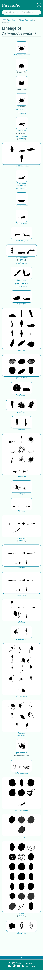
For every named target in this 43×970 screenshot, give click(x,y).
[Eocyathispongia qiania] (21, 405)
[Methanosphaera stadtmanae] (12, 783)
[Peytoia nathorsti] (21, 198)
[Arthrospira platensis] (31, 867)
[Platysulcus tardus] (31, 649)
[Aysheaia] (31, 250)
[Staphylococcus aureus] (21, 867)
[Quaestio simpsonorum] (17, 388)
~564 (21, 185)
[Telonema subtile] (12, 659)
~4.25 (21, 916)
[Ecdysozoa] (17, 273)
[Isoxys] (31, 149)
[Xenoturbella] (21, 343)
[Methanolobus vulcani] (21, 793)
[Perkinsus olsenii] (31, 659)
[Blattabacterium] (12, 847)
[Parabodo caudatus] (26, 726)
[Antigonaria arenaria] (12, 324)
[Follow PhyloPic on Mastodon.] (14, 966)
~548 (21, 139)
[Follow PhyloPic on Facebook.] (23, 966)
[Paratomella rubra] (31, 333)
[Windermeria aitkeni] (21, 370)
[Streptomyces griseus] (12, 867)
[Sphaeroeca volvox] (21, 440)
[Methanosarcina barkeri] (31, 783)
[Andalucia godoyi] (31, 706)
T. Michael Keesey (23, 963)
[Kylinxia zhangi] (21, 176)
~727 (21, 260)
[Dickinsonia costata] (12, 370)
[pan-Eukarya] (21, 745)
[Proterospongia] (31, 459)
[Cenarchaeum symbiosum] (31, 793)
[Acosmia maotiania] (26, 273)
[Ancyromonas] (26, 632)
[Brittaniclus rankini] (21, 47)
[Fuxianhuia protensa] (21, 158)
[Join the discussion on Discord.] (18, 966)
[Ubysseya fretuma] (12, 649)
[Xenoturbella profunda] (12, 333)
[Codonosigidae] (17, 469)
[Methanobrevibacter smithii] (21, 783)
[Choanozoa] (21, 459)
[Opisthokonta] (17, 531)
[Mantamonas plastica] (12, 605)
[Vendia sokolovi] (31, 370)
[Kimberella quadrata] (17, 296)
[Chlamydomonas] (21, 689)
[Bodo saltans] (12, 706)
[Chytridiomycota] (21, 521)
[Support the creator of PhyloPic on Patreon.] (30, 966)
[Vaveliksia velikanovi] (17, 422)
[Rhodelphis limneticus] (21, 659)
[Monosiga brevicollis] (12, 440)
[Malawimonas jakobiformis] (17, 632)
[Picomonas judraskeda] (21, 669)
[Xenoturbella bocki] (21, 333)
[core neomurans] (21, 803)
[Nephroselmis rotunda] (12, 669)
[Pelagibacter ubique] (31, 877)
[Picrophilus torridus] (12, 793)
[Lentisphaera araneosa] (21, 877)
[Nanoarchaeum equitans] (12, 820)
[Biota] (31, 847)
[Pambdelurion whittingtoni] (21, 216)
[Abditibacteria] (31, 857)
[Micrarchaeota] (21, 820)
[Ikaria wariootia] (12, 314)
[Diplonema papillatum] (21, 716)
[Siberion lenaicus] (17, 233)
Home (4, 20)
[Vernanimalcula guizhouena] (31, 343)
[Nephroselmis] (21, 679)
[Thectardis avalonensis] (12, 405)
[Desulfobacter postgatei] (21, 906)
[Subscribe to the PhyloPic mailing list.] (9, 966)
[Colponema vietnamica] (31, 669)
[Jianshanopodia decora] (26, 233)
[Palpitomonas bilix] (21, 649)
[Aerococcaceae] (21, 847)
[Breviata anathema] (12, 550)
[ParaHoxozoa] (26, 388)
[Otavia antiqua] (31, 405)
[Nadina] (21, 324)
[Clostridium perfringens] (12, 877)
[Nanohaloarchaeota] (31, 820)
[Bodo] (12, 716)
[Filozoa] (26, 486)
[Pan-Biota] (12, 926)
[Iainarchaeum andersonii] (21, 830)
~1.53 (21, 541)
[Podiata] (17, 615)
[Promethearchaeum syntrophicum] (17, 766)
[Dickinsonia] (12, 361)
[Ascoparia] (21, 314)
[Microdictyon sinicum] (21, 250)
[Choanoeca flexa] (12, 449)
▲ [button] (22, 957)
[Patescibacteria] (12, 886)
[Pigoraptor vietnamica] (17, 486)
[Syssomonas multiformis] (17, 504)
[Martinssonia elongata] (21, 123)
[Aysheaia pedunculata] (12, 250)
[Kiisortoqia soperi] (12, 149)
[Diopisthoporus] (31, 314)
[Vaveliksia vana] (26, 422)
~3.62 (21, 735)
